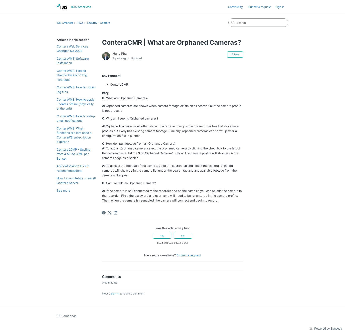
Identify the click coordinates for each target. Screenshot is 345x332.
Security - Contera (98, 22)
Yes (162, 235)
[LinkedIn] (115, 212)
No (182, 235)
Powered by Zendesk (328, 328)
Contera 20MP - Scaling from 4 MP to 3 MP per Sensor (73, 154)
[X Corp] (109, 212)
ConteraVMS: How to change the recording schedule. (72, 75)
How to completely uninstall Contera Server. (76, 180)
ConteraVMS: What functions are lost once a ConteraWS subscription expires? (74, 135)
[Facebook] (104, 212)
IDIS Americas (65, 22)
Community (235, 7)
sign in (115, 293)
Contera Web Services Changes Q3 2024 (72, 48)
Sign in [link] (280, 7)
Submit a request (259, 7)
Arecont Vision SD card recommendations (73, 168)
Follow (235, 54)
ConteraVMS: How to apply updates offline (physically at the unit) (75, 104)
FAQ (80, 22)
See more (63, 190)
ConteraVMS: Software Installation (73, 61)
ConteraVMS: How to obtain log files (76, 89)
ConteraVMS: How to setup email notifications (76, 118)
